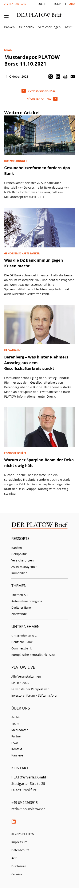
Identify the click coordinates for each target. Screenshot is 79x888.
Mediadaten (19, 730)
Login (58, 4)
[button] (50, 76)
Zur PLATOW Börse (15, 4)
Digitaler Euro (21, 607)
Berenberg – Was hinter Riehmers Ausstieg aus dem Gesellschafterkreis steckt (36, 362)
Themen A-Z (19, 595)
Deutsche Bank (21, 642)
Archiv (15, 717)
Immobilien (19, 573)
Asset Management (25, 567)
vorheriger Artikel (41, 90)
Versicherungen (49, 27)
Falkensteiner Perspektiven (30, 689)
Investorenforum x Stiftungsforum (35, 695)
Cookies (16, 874)
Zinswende (19, 614)
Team (15, 724)
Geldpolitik (26, 27)
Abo (72, 4)
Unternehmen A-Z (24, 636)
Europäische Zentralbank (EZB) (33, 655)
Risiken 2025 (20, 683)
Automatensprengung (26, 601)
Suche (42, 4)
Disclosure (18, 866)
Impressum (19, 842)
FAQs (15, 743)
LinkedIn (13, 821)
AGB (14, 858)
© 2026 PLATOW (22, 834)
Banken (9, 27)
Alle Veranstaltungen (26, 676)
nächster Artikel (39, 98)
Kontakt (16, 749)
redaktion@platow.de (28, 809)
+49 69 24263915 (24, 802)
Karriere (17, 755)
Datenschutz (20, 850)
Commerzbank (21, 648)
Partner (16, 736)
